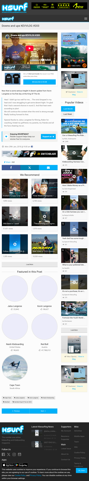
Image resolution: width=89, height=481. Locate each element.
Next (42, 411)
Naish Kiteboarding (15, 344)
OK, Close (81, 470)
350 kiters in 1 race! (11, 223)
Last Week (67, 114)
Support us (47, 136)
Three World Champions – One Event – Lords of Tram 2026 (45, 196)
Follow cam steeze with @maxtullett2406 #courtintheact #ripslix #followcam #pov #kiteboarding (15, 251)
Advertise (78, 431)
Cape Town (15, 385)
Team (76, 442)
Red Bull (44, 344)
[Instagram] (14, 455)
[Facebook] (3, 455)
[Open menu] (86, 18)
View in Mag (77, 93)
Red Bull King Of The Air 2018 (22, 402)
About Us (64, 454)
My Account (66, 431)
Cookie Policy (79, 452)
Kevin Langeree (44, 306)
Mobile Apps (79, 436)
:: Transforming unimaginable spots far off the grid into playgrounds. (45, 223)
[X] (9, 455)
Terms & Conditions (78, 464)
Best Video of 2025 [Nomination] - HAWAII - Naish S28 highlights (45, 251)
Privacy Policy (80, 458)
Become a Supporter (65, 437)
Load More (29, 264)
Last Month (68, 109)
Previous (17, 411)
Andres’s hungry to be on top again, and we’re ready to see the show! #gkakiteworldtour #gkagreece (15, 196)
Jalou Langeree (15, 306)
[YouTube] (19, 455)
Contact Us (65, 459)
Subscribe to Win (39, 82)
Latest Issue (66, 448)
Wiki (76, 447)
